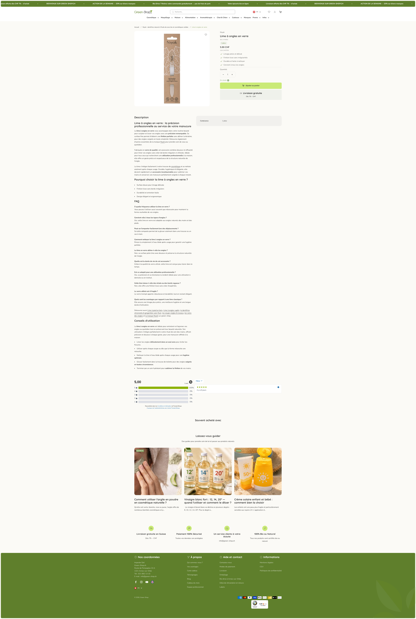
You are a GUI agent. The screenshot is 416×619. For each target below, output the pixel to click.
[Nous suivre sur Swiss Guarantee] (152, 582)
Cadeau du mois (193, 583)
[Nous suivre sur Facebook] (135, 582)
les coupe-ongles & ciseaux (173, 313)
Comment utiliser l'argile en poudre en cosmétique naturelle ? (156, 501)
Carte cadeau (192, 570)
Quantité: (223, 69)
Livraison (223, 570)
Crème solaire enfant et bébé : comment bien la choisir (253, 501)
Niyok (222, 32)
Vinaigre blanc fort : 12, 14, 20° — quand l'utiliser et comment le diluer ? (207, 501)
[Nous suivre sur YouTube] (146, 582)
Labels (222, 587)
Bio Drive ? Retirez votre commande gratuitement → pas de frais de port (153, 3)
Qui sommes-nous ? (195, 562)
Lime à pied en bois (154, 310)
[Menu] (267, 601)
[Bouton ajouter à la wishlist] (206, 35)
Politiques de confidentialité (271, 570)
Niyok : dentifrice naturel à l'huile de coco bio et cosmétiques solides (165, 27)
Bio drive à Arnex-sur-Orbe (230, 579)
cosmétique (175, 166)
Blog (189, 579)
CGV (261, 566)
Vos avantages (192, 566)
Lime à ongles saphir (171, 310)
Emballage (224, 575)
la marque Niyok (151, 316)
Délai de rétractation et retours (232, 583)
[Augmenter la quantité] (232, 74)
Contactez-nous (226, 562)
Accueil (136, 27)
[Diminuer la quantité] (223, 74)
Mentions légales (266, 562)
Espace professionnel (195, 587)
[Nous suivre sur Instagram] (141, 582)
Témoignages (192, 575)
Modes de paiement (227, 566)
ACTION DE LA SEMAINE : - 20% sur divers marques (85, 3)
